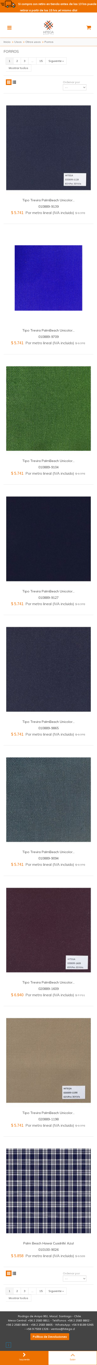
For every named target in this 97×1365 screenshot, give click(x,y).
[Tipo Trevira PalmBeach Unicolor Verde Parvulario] (48, 408)
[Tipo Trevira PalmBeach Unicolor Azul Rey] (48, 278)
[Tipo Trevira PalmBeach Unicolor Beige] (48, 1060)
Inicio (7, 42)
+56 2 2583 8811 (39, 1320)
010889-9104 (48, 467)
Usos (18, 42)
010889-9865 (48, 728)
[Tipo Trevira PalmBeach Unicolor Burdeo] (48, 930)
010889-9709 (48, 337)
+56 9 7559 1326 (37, 1329)
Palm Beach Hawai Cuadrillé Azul (48, 1243)
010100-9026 (48, 1250)
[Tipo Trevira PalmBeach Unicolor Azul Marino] (48, 669)
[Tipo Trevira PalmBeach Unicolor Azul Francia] (48, 538)
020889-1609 (48, 989)
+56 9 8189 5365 (82, 1324)
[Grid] (9, 82)
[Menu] (9, 27)
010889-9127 (48, 597)
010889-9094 (48, 858)
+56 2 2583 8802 (78, 1320)
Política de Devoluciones (50, 1336)
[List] (14, 82)
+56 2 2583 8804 (17, 1324)
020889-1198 (48, 1119)
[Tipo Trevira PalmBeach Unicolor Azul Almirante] (48, 147)
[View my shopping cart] (88, 27)
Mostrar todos (18, 68)
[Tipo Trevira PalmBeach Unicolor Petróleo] (48, 799)
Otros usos (33, 42)
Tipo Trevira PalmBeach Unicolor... (48, 200)
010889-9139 (48, 206)
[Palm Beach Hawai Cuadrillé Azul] (48, 1190)
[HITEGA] (48, 27)
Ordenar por (71, 82)
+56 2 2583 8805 (42, 1324)
